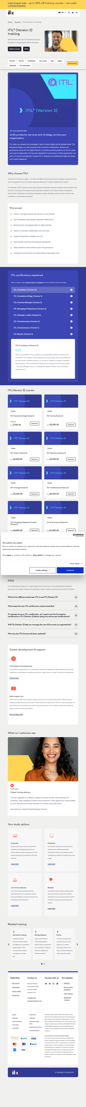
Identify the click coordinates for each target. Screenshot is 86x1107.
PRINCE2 (67, 983)
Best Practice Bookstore (68, 989)
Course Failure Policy (34, 1030)
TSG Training (68, 994)
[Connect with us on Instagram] (53, 983)
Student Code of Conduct (35, 1027)
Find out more (14, 678)
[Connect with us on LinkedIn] (57, 983)
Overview (12, 61)
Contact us (32, 978)
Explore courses (14, 49)
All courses (16, 983)
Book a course (72, 63)
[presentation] (8, 944)
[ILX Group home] (11, 12)
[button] (41, 964)
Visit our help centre (16, 714)
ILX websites (67, 978)
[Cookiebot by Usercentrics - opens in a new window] (74, 535)
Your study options (25, 65)
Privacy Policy (15, 1024)
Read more (34, 423)
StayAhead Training (67, 999)
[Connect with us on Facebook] (49, 983)
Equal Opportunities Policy (34, 1022)
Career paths (16, 991)
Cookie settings (41, 570)
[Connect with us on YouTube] (46, 983)
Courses (17, 22)
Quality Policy (32, 1014)
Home (10, 22)
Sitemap (14, 1014)
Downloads (16, 987)
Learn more (15, 864)
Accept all (70, 570)
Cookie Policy (15, 1028)
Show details (74, 563)
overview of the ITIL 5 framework (34, 282)
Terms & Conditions (17, 1021)
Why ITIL (21, 61)
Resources (15, 995)
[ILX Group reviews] (24, 1050)
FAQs (26, 49)
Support (59, 61)
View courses (43, 61)
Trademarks (32, 1018)
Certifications (31, 61)
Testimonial (12, 65)
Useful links (15, 1018)
